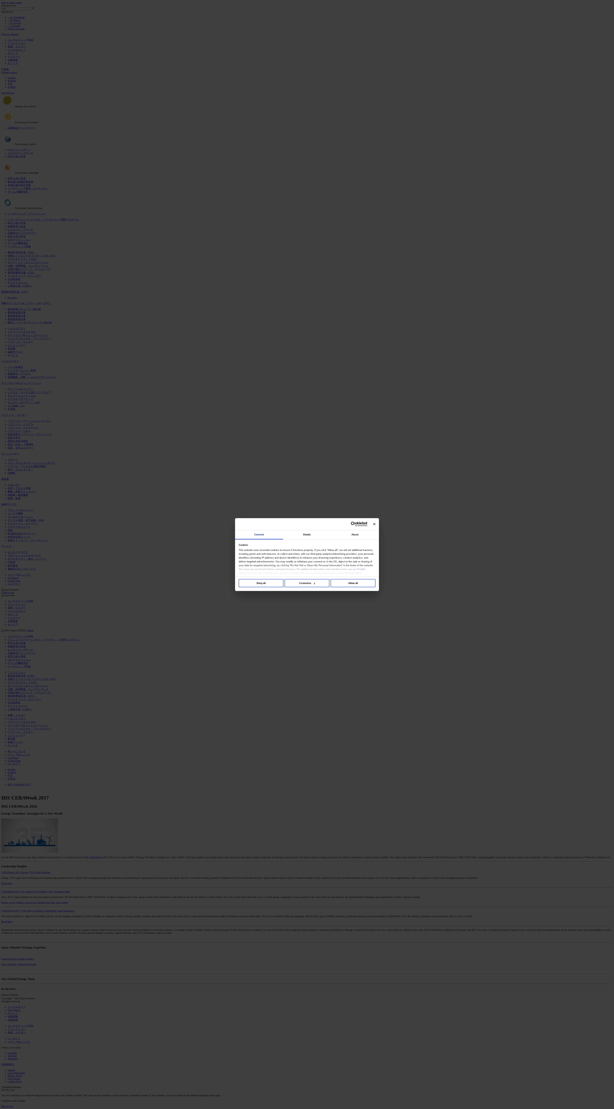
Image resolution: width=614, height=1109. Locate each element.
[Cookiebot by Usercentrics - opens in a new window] (353, 524)
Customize (305, 583)
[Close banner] (374, 524)
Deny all (261, 583)
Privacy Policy (353, 573)
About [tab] (354, 534)
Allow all (353, 583)
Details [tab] (307, 534)
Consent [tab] (259, 534)
